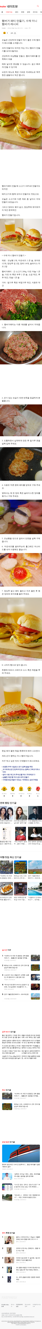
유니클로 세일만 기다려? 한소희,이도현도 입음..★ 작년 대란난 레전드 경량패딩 (28, 1270)
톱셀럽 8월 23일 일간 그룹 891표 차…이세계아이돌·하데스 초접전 (6, 843)
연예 (22, 12)
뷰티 (16, 12)
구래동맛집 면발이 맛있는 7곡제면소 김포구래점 (20, 780)
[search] (38, 6)
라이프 (35, 12)
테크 (15, 1178)
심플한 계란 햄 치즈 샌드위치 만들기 (16, 777)
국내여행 (6, 960)
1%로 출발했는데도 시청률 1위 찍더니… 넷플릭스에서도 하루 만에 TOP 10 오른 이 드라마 (35, 822)
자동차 (6, 979)
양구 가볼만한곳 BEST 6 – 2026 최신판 (35, 877)
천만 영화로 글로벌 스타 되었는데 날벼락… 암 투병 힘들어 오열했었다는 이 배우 (35, 843)
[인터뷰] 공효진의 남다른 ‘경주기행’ (20, 822)
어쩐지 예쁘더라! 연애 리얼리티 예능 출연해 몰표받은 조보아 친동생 (6, 822)
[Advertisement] (21, 167)
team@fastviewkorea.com (29, 1316)
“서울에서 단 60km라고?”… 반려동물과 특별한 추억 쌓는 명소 (34, 899)
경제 (28, 12)
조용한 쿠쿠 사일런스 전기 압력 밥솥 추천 (18, 767)
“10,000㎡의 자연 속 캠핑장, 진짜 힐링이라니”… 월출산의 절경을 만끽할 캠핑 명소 (6, 877)
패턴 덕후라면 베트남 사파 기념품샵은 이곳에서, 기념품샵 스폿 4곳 (20, 899)
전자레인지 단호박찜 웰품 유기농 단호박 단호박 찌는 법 (6, 899)
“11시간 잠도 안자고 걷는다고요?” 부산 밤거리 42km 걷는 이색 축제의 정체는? (27, 1187)
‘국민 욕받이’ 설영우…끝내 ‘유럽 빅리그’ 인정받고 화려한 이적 (20, 843)
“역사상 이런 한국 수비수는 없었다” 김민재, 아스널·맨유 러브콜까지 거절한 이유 (16, 987)
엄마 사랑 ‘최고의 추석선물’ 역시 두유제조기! (19, 775)
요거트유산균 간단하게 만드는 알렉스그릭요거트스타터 (21, 770)
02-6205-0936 (7, 1316)
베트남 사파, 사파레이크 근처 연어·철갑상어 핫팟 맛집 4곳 (20, 877)
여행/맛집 (9, 12)
